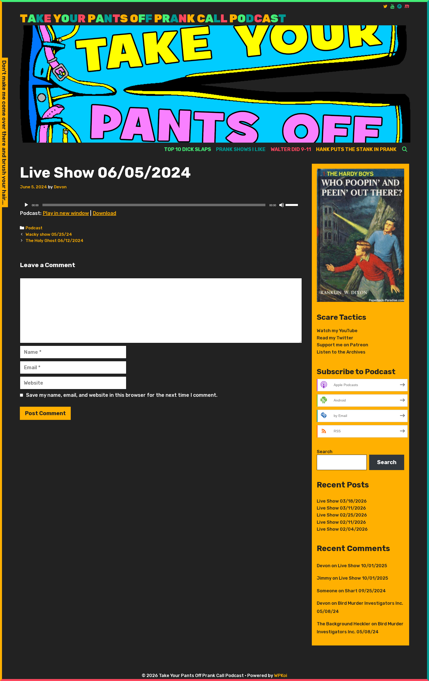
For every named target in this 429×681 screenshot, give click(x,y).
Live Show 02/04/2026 (342, 529)
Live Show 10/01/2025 (362, 565)
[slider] (292, 204)
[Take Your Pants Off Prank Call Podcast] (215, 84)
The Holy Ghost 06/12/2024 (54, 240)
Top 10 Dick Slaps (187, 149)
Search (324, 451)
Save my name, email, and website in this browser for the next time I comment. (121, 395)
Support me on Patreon (342, 345)
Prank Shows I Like (241, 149)
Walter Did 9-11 (291, 149)
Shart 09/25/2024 (365, 591)
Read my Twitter (335, 338)
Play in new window (66, 213)
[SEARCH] (404, 149)
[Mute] (281, 204)
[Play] (26, 204)
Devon (323, 565)
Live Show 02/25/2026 (342, 515)
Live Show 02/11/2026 (341, 522)
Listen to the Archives (341, 352)
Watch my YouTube (337, 330)
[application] (161, 205)
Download (104, 213)
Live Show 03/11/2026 (341, 508)
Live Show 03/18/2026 (342, 501)
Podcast (34, 227)
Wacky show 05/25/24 (49, 234)
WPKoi (280, 675)
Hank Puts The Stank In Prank (356, 149)
